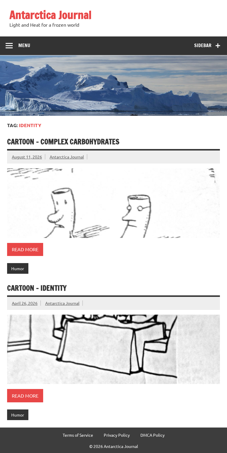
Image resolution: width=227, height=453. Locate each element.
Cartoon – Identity (37, 288)
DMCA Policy (152, 435)
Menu (24, 45)
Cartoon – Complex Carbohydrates (63, 142)
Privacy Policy (117, 435)
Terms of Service (78, 435)
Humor (17, 268)
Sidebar (202, 45)
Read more (25, 249)
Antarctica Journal (50, 15)
